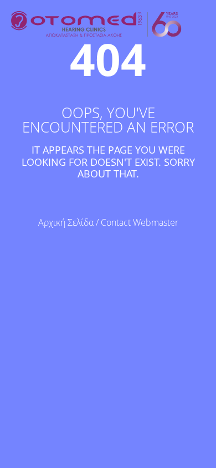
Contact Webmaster (139, 222)
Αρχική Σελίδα (66, 222)
